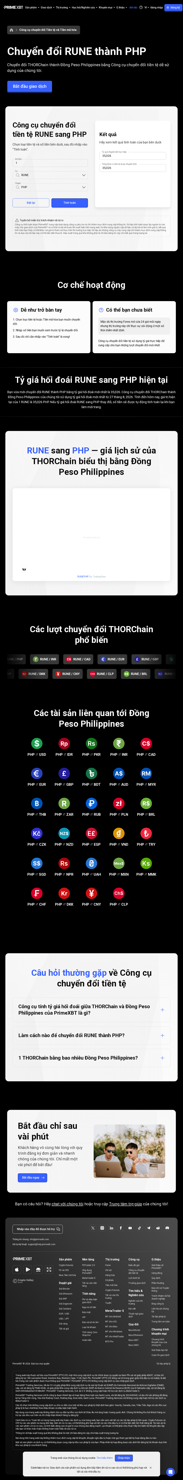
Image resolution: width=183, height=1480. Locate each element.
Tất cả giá (64, 1328)
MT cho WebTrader (114, 1336)
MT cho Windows (113, 1331)
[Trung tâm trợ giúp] (141, 7)
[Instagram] (102, 1228)
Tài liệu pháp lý (159, 1316)
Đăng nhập (156, 7)
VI (146, 7)
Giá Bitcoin (64, 1289)
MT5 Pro (109, 1341)
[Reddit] (158, 1228)
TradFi (108, 1303)
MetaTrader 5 (88, 1278)
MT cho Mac (111, 1326)
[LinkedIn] (111, 1228)
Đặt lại (31, 202)
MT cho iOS (111, 1321)
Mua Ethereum (135, 1335)
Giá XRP (63, 1299)
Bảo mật (86, 1312)
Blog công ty (158, 1304)
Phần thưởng (158, 1283)
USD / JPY (64, 1318)
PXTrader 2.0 (88, 1265)
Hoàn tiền (87, 1340)
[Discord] (167, 1228)
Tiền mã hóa (111, 1285)
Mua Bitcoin (134, 1330)
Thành (18, 183)
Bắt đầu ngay (30, 1177)
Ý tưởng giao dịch (137, 1283)
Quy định (156, 1278)
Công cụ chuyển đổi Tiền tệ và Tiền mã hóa (47, 30)
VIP (83, 1317)
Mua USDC (133, 1345)
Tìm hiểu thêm (105, 1457)
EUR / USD (64, 1314)
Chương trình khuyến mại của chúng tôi (159, 1342)
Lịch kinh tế (134, 1278)
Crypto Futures (66, 1265)
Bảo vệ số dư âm (90, 1322)
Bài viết (132, 1309)
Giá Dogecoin (65, 1304)
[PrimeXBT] (13, 7)
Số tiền (18, 159)
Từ (16, 171)
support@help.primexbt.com (41, 1244)
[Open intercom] (170, 1472)
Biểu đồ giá (133, 1265)
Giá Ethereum (65, 1294)
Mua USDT (133, 1340)
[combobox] (51, 175)
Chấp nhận (124, 1457)
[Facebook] (121, 1228)
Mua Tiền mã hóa (67, 1275)
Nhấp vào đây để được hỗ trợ (36, 1229)
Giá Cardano (65, 1309)
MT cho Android (113, 1316)
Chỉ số (108, 1270)
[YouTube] (130, 1228)
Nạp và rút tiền (89, 1307)
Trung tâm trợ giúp (125, 1204)
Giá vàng (63, 1323)
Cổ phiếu (109, 1280)
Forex (108, 1265)
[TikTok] (139, 1228)
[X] (93, 1228)
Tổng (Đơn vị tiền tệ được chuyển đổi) (119, 164)
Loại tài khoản (89, 1327)
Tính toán (69, 202)
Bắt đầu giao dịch (29, 86)
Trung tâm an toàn (161, 1321)
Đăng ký (175, 7)
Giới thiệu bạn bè (160, 1350)
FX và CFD (64, 1270)
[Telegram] (148, 1228)
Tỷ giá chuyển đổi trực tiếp (114, 152)
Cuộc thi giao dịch (160, 1355)
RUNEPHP (83, 576)
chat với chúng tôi (67, 1204)
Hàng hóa (110, 1275)
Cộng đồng (157, 1273)
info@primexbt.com (39, 1239)
